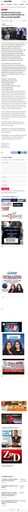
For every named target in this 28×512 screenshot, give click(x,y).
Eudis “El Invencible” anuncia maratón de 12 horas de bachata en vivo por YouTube (9, 502)
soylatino (3, 24)
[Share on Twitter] (7, 21)
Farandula (4, 9)
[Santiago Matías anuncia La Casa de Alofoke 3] (23, 487)
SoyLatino (8, 1)
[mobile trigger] (2, 1)
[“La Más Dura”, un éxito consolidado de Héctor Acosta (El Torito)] (23, 480)
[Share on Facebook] (5, 21)
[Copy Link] (9, 21)
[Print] (11, 21)
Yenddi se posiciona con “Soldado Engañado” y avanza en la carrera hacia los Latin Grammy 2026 (9, 494)
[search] (23, 1)
